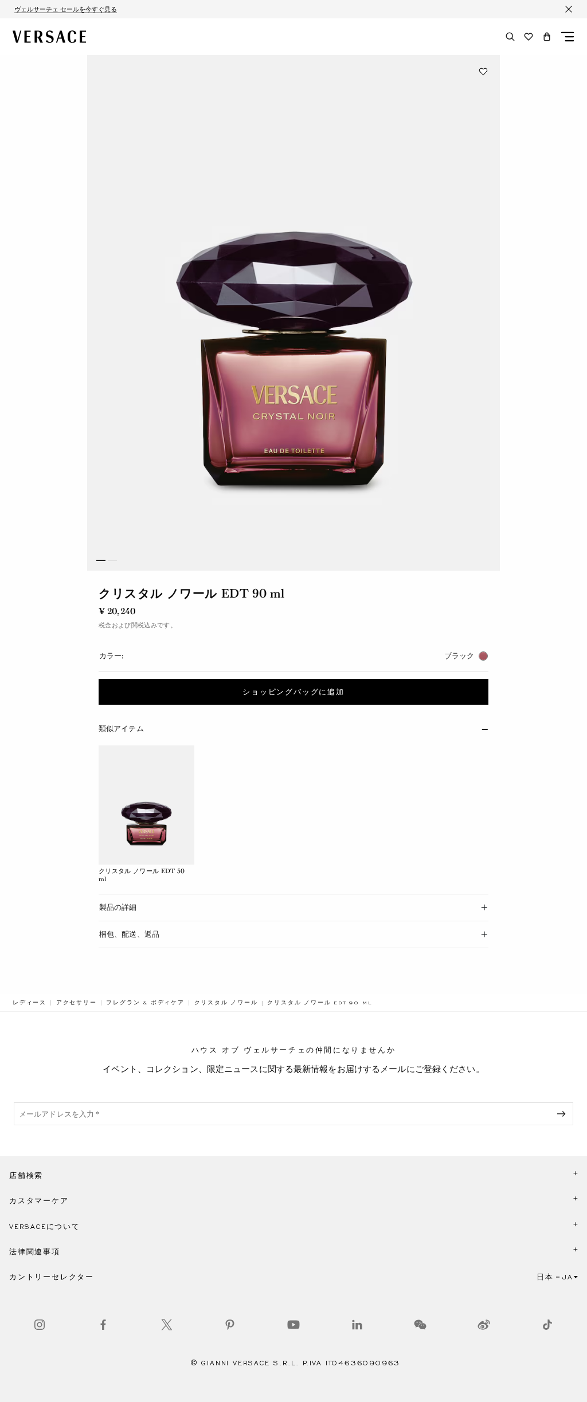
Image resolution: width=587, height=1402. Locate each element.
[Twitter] (167, 1325)
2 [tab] (112, 560)
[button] (546, 36)
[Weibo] (484, 1325)
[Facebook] (103, 1325)
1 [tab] (100, 560)
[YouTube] (293, 1325)
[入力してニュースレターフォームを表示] (563, 1114)
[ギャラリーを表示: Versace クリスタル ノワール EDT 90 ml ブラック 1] (293, 313)
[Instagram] (39, 1325)
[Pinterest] (230, 1325)
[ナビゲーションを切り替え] (567, 37)
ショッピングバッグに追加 (293, 692)
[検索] (510, 36)
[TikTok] (547, 1325)
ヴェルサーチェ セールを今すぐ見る (65, 9)
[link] (29, 1003)
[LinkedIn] (357, 1325)
